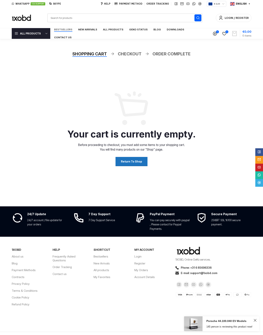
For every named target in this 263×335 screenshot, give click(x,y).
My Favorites (102, 277)
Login (138, 256)
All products (101, 270)
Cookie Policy (20, 297)
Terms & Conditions (25, 290)
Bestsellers (101, 256)
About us (17, 256)
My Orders (141, 270)
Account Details (144, 277)
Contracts (18, 277)
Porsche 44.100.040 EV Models (226, 320)
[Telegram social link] (200, 4)
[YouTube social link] (188, 4)
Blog (15, 263)
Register (139, 263)
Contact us (60, 274)
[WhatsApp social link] (194, 4)
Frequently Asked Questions (64, 258)
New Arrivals (102, 263)
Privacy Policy (21, 284)
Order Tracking (62, 267)
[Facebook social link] (176, 4)
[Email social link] (182, 4)
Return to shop (131, 161)
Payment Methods (24, 270)
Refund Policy (20, 304)
